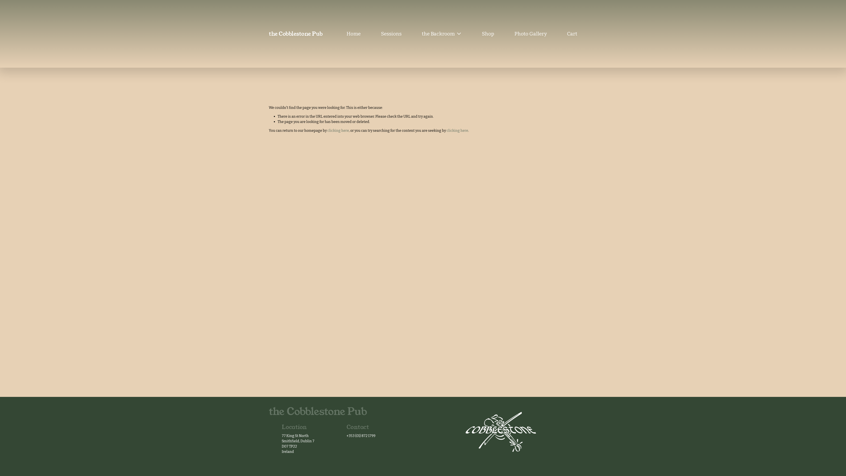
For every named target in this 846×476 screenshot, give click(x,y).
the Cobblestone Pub (296, 34)
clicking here (338, 130)
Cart (572, 34)
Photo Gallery (530, 34)
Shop (488, 34)
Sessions (391, 34)
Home (354, 34)
